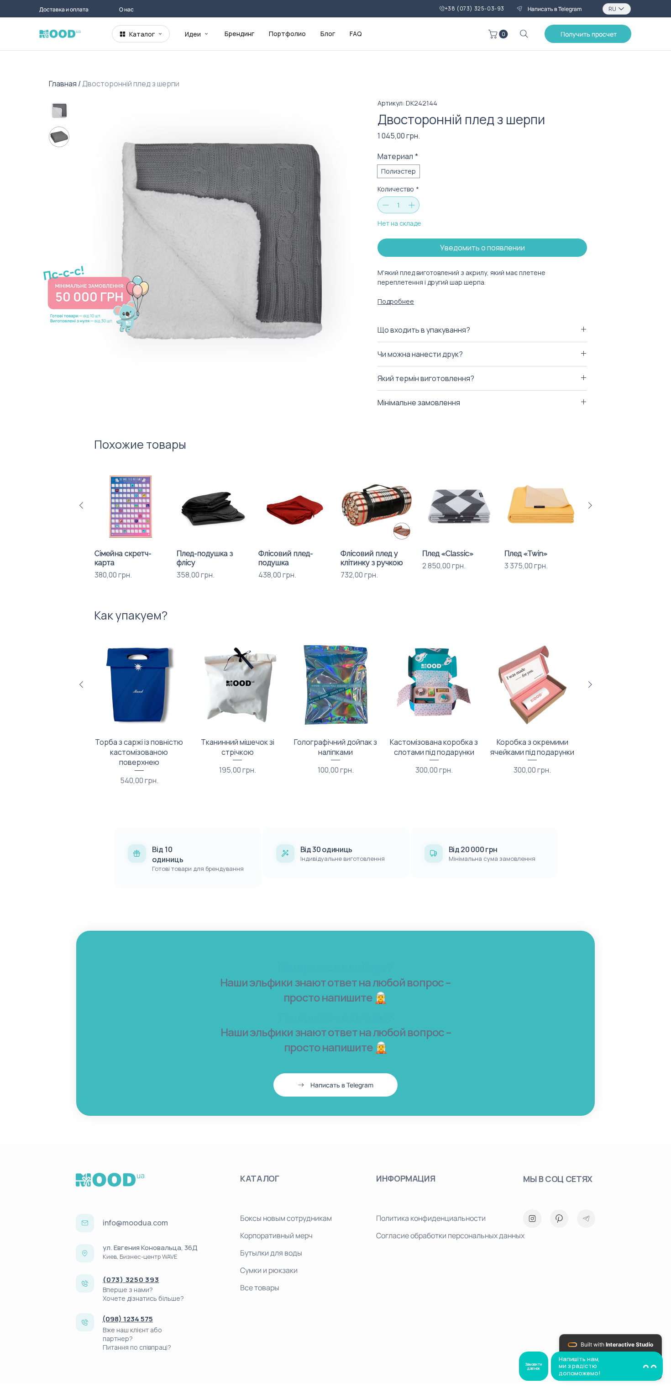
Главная (63, 84)
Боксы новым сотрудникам (286, 1218)
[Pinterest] (559, 1218)
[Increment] (412, 205)
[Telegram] (586, 1218)
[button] (499, 34)
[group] (336, 525)
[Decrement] (384, 205)
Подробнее (395, 301)
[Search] (524, 33)
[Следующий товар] (590, 505)
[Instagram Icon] (532, 1218)
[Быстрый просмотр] (131, 505)
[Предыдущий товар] (81, 505)
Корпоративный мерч (276, 1235)
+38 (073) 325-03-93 (474, 8)
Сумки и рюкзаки (269, 1270)
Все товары (259, 1288)
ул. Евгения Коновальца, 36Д (150, 1247)
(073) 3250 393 (131, 1279)
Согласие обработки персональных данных (440, 1235)
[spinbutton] (398, 205)
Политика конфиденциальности (431, 1218)
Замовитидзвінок (533, 1366)
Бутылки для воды (271, 1253)
